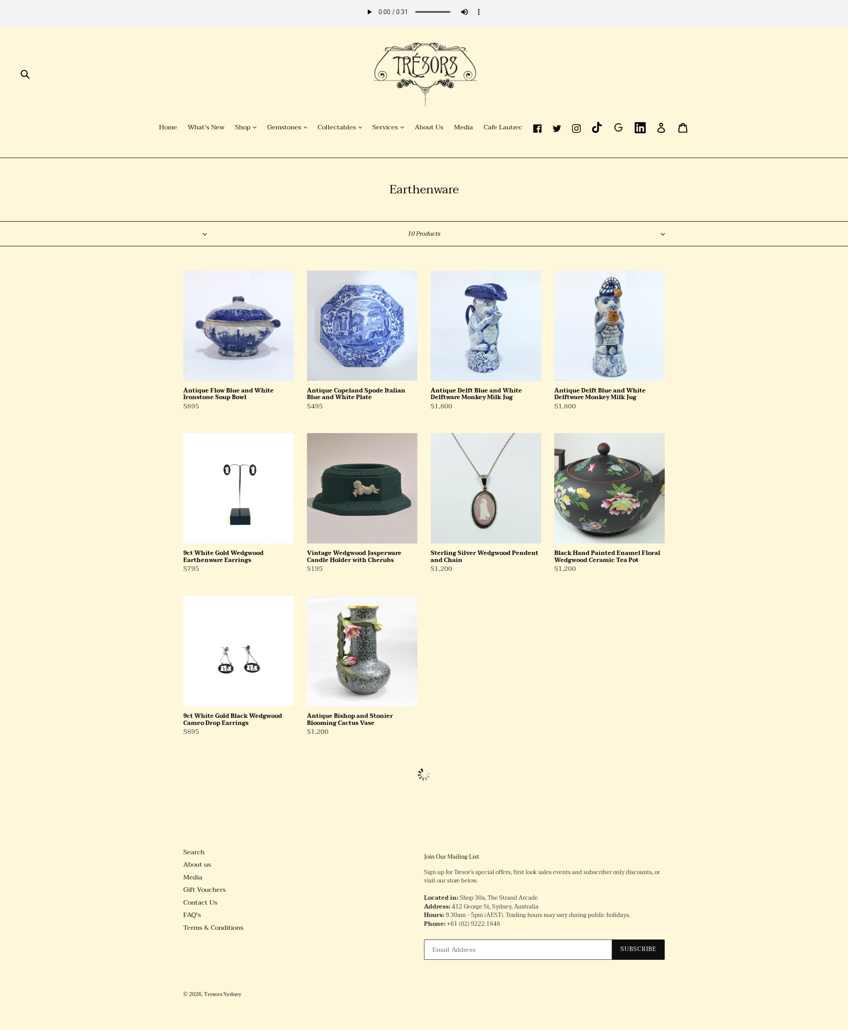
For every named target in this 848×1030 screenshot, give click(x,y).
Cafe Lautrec (503, 127)
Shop (243, 127)
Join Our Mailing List (451, 857)
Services (386, 127)
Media (463, 127)
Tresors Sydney (223, 994)
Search (193, 852)
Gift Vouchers (204, 889)
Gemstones (285, 127)
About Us (429, 127)
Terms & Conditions (213, 927)
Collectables (338, 127)
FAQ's (192, 915)
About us (197, 864)
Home (168, 127)
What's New (206, 127)
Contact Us (200, 902)
